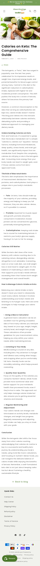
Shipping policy (28, 558)
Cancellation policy (21, 561)
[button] (4, 11)
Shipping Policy (10, 506)
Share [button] (6, 65)
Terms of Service (11, 521)
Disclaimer (8, 516)
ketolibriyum (19, 552)
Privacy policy (29, 555)
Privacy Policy (9, 526)
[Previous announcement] (4, 2)
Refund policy (9, 511)
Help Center (9, 502)
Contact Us (8, 497)
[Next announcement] (36, 2)
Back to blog (21, 481)
